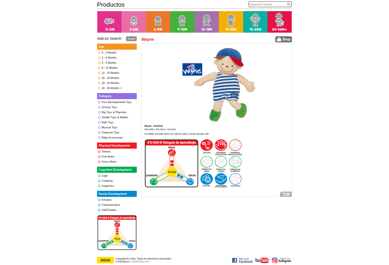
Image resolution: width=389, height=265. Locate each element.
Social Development (113, 193)
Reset (131, 38)
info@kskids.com (140, 261)
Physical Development (114, 145)
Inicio (105, 260)
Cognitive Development (115, 169)
